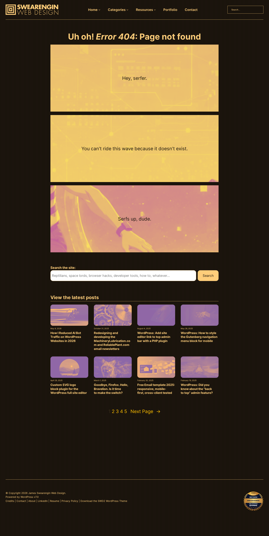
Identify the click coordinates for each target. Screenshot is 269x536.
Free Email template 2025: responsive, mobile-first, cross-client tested (156, 389)
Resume (54, 500)
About (31, 500)
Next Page (145, 411)
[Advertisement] (134, 444)
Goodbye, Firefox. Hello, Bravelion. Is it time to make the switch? (111, 389)
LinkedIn (43, 500)
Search (208, 276)
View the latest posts (74, 297)
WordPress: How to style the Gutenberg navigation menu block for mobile (199, 337)
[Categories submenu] (127, 10)
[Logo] (32, 10)
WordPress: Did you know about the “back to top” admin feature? (197, 389)
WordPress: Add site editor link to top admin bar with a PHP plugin (153, 337)
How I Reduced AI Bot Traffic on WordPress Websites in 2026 (65, 337)
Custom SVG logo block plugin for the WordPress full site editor (68, 389)
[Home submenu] (99, 10)
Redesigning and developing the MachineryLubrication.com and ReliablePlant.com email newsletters (112, 341)
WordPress (27, 496)
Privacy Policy (69, 500)
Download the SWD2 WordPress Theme (103, 500)
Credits (10, 500)
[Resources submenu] (155, 10)
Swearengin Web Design (51, 493)
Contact (21, 500)
